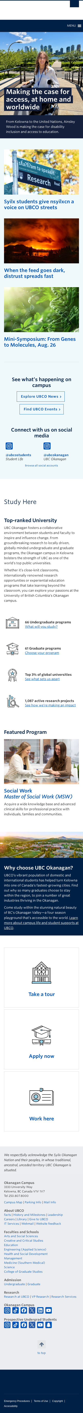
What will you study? (41, 627)
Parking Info (33, 1202)
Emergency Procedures (17, 1401)
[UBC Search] (74, 5)
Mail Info (50, 1202)
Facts (7, 1214)
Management (13, 1258)
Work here (41, 1119)
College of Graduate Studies (23, 1271)
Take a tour (41, 994)
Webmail (27, 1223)
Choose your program (42, 653)
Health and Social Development (26, 1254)
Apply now (41, 1056)
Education (11, 1245)
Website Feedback (48, 1223)
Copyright (57, 1401)
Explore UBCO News (39, 396)
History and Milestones (29, 1214)
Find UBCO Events (40, 409)
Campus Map (13, 1202)
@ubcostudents (18, 455)
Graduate (33, 1284)
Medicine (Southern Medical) (24, 1262)
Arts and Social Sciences (21, 1236)
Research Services (63, 1296)
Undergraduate (14, 1284)
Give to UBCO (38, 1219)
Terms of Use (41, 1401)
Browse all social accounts (41, 465)
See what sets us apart (42, 679)
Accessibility (11, 1406)
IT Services (11, 1223)
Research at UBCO (16, 1296)
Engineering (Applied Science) (25, 1249)
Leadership (55, 1214)
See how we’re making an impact (50, 705)
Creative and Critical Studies (23, 1240)
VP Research (40, 1296)
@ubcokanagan (56, 455)
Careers (9, 1219)
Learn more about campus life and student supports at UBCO (41, 923)
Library (22, 1219)
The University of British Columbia (30, 8)
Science (9, 1267)
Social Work (18, 791)
